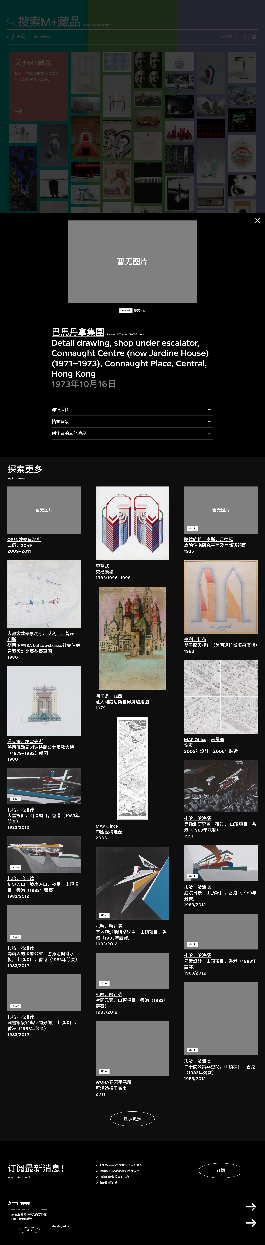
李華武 (102, 566)
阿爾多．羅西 (109, 696)
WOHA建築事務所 (114, 1082)
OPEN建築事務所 (24, 539)
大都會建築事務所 (25, 633)
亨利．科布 (195, 639)
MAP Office (107, 826)
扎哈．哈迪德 (20, 809)
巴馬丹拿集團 (78, 332)
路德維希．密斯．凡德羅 (208, 539)
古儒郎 (217, 739)
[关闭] (257, 220)
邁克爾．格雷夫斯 (25, 741)
